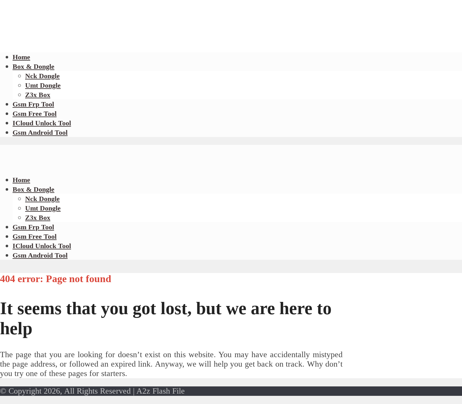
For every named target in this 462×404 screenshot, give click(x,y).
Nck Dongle (42, 76)
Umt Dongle (43, 85)
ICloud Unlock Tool (42, 123)
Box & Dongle (33, 66)
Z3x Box (37, 95)
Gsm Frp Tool (33, 104)
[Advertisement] (114, 44)
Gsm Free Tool (35, 113)
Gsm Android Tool (40, 132)
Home (21, 180)
